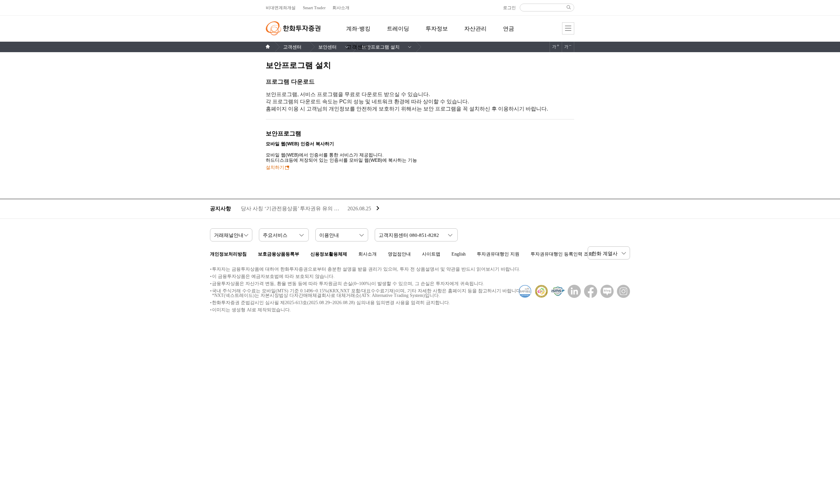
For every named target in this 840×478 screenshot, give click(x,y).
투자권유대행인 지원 (498, 254)
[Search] (568, 7)
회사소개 (367, 254)
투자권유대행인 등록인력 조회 (562, 254)
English (459, 254)
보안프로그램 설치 (381, 47)
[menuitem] (358, 32)
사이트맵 (431, 254)
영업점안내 (399, 254)
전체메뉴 (568, 28)
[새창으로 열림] (572, 291)
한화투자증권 (293, 28)
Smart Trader (314, 8)
